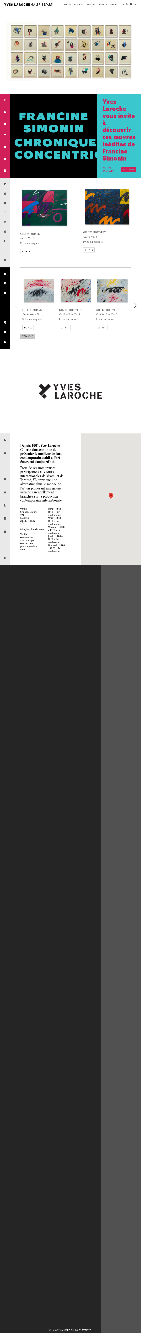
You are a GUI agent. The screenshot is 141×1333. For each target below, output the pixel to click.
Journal (101, 4)
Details (26, 252)
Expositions (78, 4)
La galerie (113, 4)
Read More (128, 170)
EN (135, 4)
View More (27, 336)
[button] (111, 496)
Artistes (67, 4)
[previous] (16, 305)
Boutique (91, 4)
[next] (134, 305)
